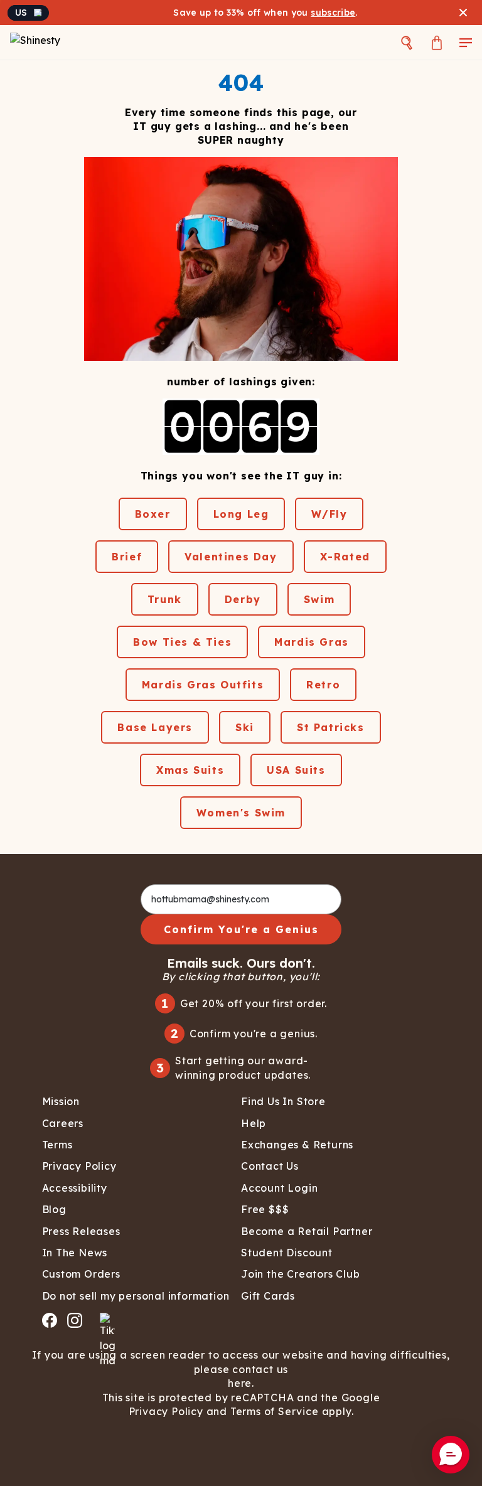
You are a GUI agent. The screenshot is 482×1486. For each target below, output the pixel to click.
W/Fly (329, 514)
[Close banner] (463, 12)
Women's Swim (241, 812)
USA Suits (296, 770)
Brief (127, 556)
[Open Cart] (436, 42)
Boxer (153, 514)
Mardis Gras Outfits (203, 684)
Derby (243, 599)
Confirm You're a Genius (241, 929)
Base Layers (155, 727)
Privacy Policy (166, 1411)
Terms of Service (274, 1411)
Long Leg (241, 514)
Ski (244, 727)
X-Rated (345, 556)
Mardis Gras (311, 642)
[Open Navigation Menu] (465, 42)
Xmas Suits (190, 770)
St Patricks (331, 727)
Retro (323, 684)
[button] (450, 1454)
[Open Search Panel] (406, 42)
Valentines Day (231, 556)
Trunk (164, 599)
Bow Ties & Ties (182, 642)
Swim (319, 599)
